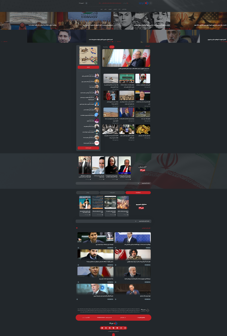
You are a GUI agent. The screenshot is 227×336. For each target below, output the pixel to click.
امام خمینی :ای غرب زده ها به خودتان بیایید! (112, 176)
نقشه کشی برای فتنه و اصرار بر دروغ (88, 81)
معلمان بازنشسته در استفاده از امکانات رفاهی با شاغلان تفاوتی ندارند (127, 86)
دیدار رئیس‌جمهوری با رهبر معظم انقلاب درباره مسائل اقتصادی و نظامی (133, 68)
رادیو (101, 9)
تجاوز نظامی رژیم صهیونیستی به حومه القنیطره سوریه (111, 120)
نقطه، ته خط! (92, 87)
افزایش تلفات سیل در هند (145, 118)
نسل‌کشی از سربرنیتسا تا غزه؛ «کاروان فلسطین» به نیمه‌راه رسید (211, 25)
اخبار (119, 9)
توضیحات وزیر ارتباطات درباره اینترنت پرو (104, 244)
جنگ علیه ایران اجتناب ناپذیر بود (106, 279)
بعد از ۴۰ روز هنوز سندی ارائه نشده (110, 212)
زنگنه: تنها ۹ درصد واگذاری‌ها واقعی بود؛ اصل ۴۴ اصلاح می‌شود (111, 86)
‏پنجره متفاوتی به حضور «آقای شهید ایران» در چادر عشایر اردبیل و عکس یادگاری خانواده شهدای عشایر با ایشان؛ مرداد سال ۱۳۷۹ (98, 177)
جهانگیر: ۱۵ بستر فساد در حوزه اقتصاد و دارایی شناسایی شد (137, 244)
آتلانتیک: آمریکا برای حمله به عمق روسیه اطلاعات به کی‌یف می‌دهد (111, 137)
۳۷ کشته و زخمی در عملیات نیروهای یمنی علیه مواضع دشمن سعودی (127, 103)
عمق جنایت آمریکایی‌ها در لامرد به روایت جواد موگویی (139, 262)
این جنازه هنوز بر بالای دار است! (88, 137)
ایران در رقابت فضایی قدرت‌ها (89, 143)
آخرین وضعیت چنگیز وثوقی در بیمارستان (143, 85)
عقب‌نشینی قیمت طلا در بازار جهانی (144, 135)
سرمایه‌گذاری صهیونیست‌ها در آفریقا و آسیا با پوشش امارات (137, 279)
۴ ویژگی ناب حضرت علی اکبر (85, 211)
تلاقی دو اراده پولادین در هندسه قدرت (87, 92)
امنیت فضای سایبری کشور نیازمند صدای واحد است (101, 39)
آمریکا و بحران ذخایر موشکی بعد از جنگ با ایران (101, 25)
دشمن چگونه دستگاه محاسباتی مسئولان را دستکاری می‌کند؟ (99, 262)
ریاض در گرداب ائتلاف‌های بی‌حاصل (88, 76)
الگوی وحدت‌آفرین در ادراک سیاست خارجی (87, 104)
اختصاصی (115, 9)
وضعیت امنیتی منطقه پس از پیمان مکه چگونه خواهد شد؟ (156, 25)
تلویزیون (110, 9)
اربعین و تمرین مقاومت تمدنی (89, 109)
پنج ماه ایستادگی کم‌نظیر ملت (89, 126)
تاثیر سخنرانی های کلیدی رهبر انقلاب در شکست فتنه (98, 212)
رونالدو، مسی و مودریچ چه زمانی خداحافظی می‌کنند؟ (112, 103)
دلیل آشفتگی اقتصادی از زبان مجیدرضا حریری (103, 296)
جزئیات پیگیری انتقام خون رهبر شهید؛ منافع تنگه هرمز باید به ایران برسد (39, 25)
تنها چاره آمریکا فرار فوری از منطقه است (87, 115)
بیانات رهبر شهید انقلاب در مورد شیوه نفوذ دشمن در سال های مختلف (85, 177)
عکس (105, 9)
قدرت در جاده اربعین (90, 121)
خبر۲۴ (142, 170)
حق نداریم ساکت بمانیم (145, 296)
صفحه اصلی (124, 9)
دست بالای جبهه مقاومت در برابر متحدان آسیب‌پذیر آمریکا (87, 98)
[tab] (111, 47)
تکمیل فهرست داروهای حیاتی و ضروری (217, 39)
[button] (78, 55)
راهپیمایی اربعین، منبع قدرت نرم (88, 132)
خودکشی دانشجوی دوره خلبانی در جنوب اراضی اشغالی (127, 137)
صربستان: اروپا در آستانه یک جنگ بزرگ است (126, 118)
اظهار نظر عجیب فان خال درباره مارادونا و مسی (143, 103)
